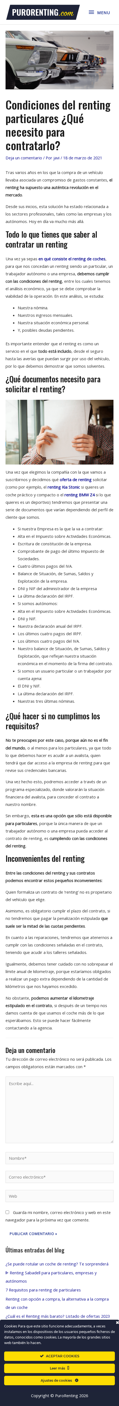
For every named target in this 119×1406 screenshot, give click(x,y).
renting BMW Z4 (79, 494)
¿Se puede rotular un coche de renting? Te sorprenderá (57, 1264)
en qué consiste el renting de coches (71, 258)
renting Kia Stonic (64, 487)
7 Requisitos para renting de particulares (43, 1290)
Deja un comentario (24, 157)
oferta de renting (76, 479)
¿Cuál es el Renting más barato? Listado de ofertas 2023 (58, 1316)
